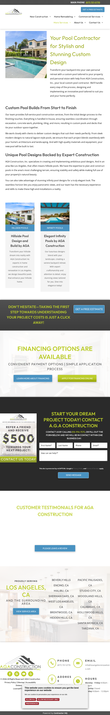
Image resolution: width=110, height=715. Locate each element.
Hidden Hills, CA (61, 617)
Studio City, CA (90, 591)
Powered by (48, 713)
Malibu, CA (61, 590)
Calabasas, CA (90, 607)
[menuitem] (40, 17)
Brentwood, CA (61, 612)
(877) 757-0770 (63, 665)
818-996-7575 (78, 432)
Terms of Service (93, 468)
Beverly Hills (61, 580)
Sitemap (20, 682)
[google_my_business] (16, 674)
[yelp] (30, 674)
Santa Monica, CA (90, 623)
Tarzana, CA (90, 628)
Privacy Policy (78, 468)
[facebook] (9, 674)
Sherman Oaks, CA (61, 596)
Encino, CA (61, 585)
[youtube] (23, 674)
